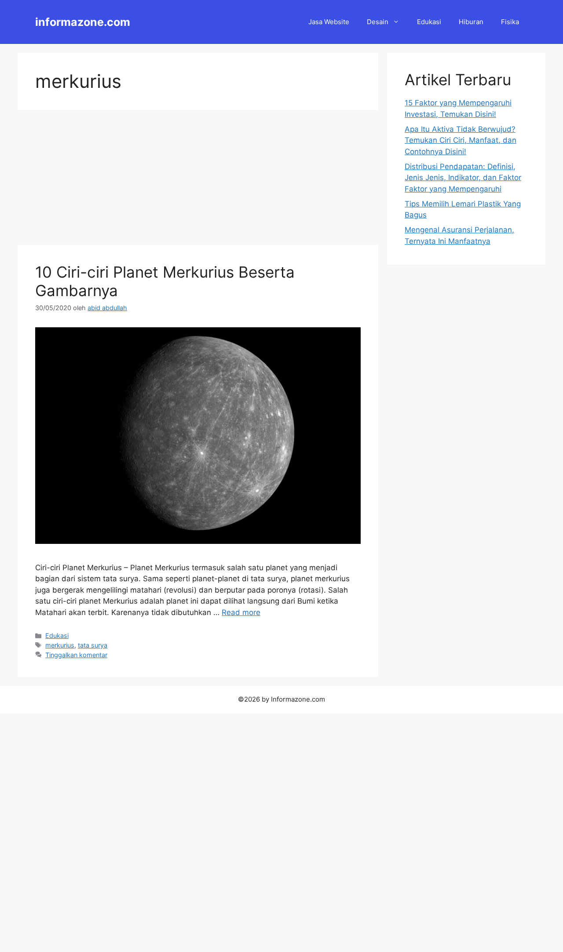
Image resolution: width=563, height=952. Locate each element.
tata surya (92, 645)
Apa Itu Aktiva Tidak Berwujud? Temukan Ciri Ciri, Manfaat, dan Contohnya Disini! (460, 140)
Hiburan (471, 22)
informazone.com (82, 22)
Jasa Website (328, 22)
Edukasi (429, 22)
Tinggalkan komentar (76, 655)
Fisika (510, 22)
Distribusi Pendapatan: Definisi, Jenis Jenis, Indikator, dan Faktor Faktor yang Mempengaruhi (463, 177)
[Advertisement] (198, 180)
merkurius (59, 645)
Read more (241, 612)
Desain (377, 22)
